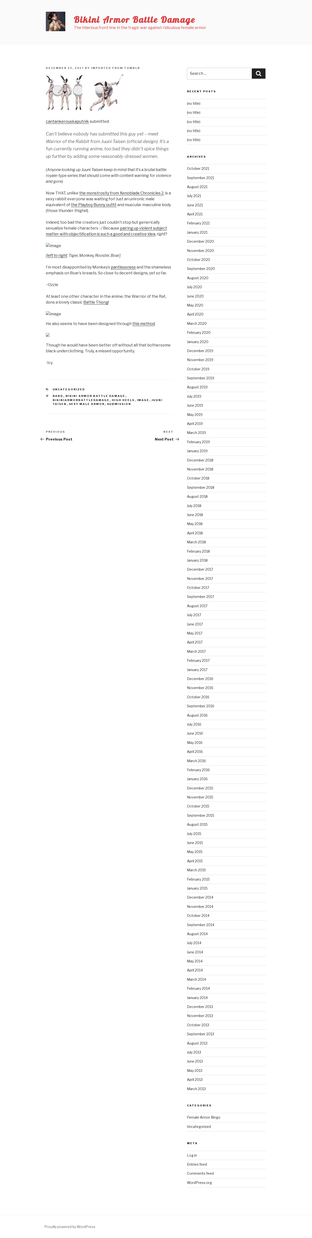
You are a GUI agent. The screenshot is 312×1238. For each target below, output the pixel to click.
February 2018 (198, 551)
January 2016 (197, 779)
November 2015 (200, 797)
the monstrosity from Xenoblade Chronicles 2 (121, 193)
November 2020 (200, 251)
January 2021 (197, 232)
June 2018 (195, 515)
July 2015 (194, 834)
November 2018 (200, 469)
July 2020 (194, 287)
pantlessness (123, 267)
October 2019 (198, 369)
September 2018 (200, 487)
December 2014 (200, 897)
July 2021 (194, 196)
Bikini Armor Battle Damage (134, 19)
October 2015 (198, 806)
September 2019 (200, 378)
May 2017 (194, 633)
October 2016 (198, 697)
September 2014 (200, 925)
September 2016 (200, 706)
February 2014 (198, 988)
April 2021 (195, 214)
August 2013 (197, 1043)
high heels (123, 400)
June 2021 (195, 205)
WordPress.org (199, 1182)
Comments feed (200, 1173)
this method (143, 323)
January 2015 (197, 888)
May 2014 (195, 961)
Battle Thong (95, 302)
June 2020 (195, 296)
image (143, 400)
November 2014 (200, 906)
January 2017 (197, 670)
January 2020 (197, 342)
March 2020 (197, 323)
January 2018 (197, 560)
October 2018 (198, 478)
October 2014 (198, 915)
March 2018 (196, 542)
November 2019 (200, 360)
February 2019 (198, 442)
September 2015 (200, 815)
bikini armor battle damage (96, 396)
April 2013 (195, 1079)
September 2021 (200, 178)
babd (58, 396)
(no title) (193, 103)
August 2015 (197, 824)
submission (119, 404)
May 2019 (195, 415)
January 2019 (197, 451)
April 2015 (195, 861)
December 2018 (200, 460)
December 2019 (200, 351)
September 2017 (200, 597)
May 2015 (195, 852)
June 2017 (195, 624)
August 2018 (197, 496)
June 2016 (195, 733)
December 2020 (200, 241)
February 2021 (198, 223)
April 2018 (195, 533)
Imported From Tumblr (115, 68)
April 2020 (195, 314)
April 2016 (195, 751)
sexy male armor (87, 404)
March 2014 (196, 979)
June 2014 (195, 952)
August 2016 (197, 715)
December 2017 (200, 569)
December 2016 (200, 679)
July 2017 (194, 615)
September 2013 (200, 1034)
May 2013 (194, 1070)
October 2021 (198, 168)
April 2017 (195, 642)
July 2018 (194, 506)
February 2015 (198, 879)
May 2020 (195, 305)
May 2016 (195, 742)
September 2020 (201, 269)
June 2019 (195, 405)
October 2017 (198, 587)
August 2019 (197, 387)
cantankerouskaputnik (67, 121)
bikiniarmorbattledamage (81, 400)
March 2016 (196, 761)
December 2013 (200, 1007)
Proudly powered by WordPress (69, 1227)
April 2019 (195, 424)
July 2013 (194, 1052)
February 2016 (198, 770)
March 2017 (196, 651)
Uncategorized (69, 389)
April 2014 (195, 970)
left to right (57, 255)
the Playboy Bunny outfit (94, 204)
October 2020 (198, 260)
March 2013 (196, 1089)
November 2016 (200, 688)
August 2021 (197, 187)
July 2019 (194, 396)
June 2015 (195, 843)
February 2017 (198, 660)
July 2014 (194, 943)
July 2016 (194, 724)
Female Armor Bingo (203, 1117)
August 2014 (197, 934)
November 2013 (200, 1016)
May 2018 (195, 524)
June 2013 (195, 1061)
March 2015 (196, 870)
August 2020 (197, 278)
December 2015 (200, 788)
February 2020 (199, 332)
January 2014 (197, 998)
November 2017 (200, 578)
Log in (192, 1155)
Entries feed (197, 1164)
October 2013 (198, 1025)
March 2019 (196, 433)
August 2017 (197, 606)
